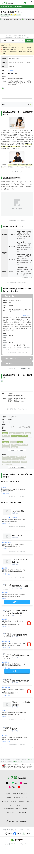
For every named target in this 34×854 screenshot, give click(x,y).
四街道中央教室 (7, 542)
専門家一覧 (13, 801)
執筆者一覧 (5, 801)
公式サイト (17, 602)
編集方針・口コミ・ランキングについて (17, 797)
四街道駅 (23, 9)
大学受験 (25, 783)
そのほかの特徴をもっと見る (17, 450)
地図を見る (6, 493)
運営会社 (25, 808)
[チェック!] (29, 623)
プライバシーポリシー (16, 805)
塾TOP (2, 9)
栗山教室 (5, 735)
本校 (3, 711)
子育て (13, 787)
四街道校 (5, 568)
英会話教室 (7, 9)
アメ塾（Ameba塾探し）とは (20, 794)
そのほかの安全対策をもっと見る (17, 467)
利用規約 (29, 801)
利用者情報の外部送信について (12, 808)
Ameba (10, 834)
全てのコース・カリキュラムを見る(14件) (19, 369)
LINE (16, 783)
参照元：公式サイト (27, 315)
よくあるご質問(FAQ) (21, 812)
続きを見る (17, 171)
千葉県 (13, 9)
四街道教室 (5, 662)
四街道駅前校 (6, 641)
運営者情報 (22, 801)
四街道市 (18, 9)
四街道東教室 (6, 687)
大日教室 (3, 487)
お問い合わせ (10, 812)
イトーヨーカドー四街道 (9, 518)
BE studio (11, 71)
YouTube (22, 787)
